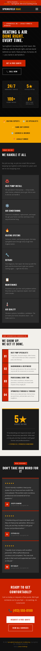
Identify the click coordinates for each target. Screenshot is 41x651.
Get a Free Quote (14, 63)
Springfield (11, 9)
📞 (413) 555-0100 (20, 610)
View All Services (21, 628)
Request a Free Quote (20, 619)
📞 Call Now (11, 71)
